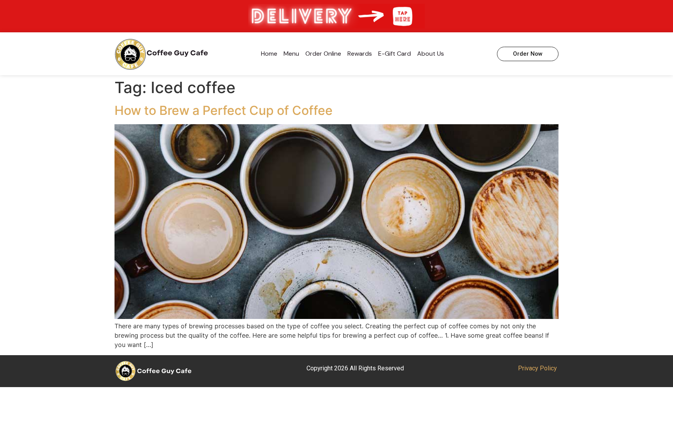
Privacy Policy (537, 368)
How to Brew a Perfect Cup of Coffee (224, 110)
